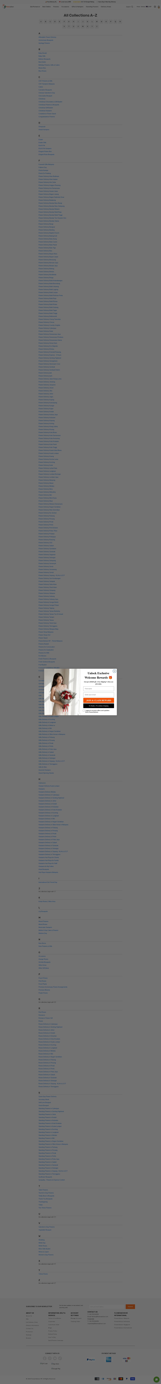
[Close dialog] (114, 671)
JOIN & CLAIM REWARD (98, 700)
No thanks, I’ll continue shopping (99, 706)
